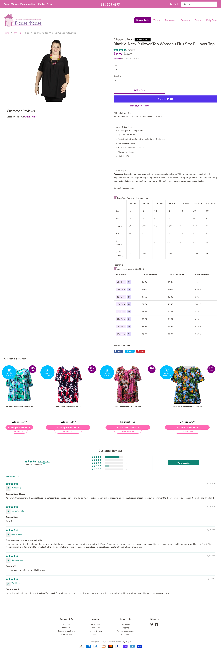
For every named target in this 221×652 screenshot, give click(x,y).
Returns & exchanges (125, 631)
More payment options (139, 106)
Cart (176, 4)
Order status (96, 627)
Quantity (117, 76)
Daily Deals (211, 20)
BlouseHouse (110, 642)
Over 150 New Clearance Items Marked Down (28, 4)
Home (6, 33)
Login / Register (96, 631)
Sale (197, 20)
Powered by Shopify (123, 642)
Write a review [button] (184, 463)
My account (95, 624)
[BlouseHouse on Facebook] (156, 625)
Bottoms (169, 20)
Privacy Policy (66, 634)
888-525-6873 (110, 5)
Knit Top (17, 33)
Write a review (30, 116)
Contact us (66, 627)
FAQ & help (125, 624)
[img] (12, 484)
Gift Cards (125, 634)
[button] (120, 50)
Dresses (185, 20)
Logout (96, 634)
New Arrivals (142, 20)
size (115, 65)
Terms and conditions (66, 631)
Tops (156, 20)
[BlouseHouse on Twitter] (151, 625)
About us (66, 624)
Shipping (117, 58)
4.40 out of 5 (43, 461)
